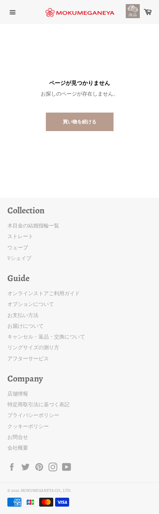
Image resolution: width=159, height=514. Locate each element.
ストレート (20, 236)
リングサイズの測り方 (33, 347)
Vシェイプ (19, 258)
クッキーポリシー (28, 426)
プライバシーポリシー (33, 415)
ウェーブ (17, 247)
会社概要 (17, 447)
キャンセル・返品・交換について (46, 336)
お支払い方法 (22, 315)
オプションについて (30, 304)
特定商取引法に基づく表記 (38, 404)
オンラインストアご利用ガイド (43, 293)
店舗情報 (17, 393)
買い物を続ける (80, 122)
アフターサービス (28, 358)
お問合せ (17, 437)
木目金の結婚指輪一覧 (33, 225)
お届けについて (25, 326)
